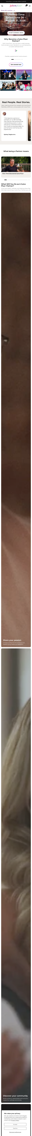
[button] (2, 6)
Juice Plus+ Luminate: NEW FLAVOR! (16, 1)
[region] (16, 53)
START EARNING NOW (16, 32)
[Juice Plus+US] (16, 5)
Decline (15, 1128)
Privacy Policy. (15, 1120)
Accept (15, 1124)
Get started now (16, 64)
